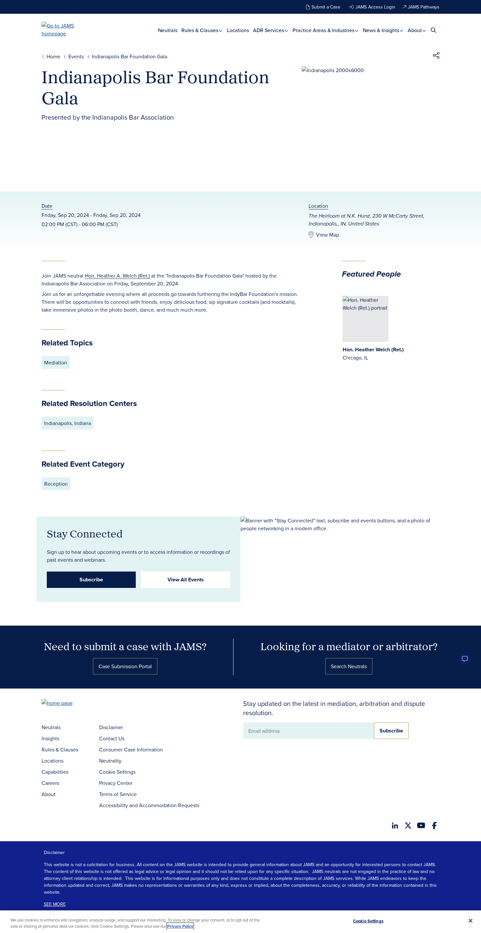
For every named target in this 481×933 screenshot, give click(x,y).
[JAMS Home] (67, 29)
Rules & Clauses (200, 30)
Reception (56, 483)
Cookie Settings (117, 771)
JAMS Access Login (375, 7)
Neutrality (110, 760)
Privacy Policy (180, 926)
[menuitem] (167, 30)
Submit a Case (326, 7)
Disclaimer (111, 727)
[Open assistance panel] (465, 659)
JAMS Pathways (423, 7)
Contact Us (111, 738)
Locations (238, 30)
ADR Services (269, 30)
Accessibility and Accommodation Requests (149, 805)
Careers (50, 783)
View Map (327, 234)
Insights (50, 738)
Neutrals (167, 30)
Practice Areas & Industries (324, 30)
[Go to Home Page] (67, 704)
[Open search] (433, 30)
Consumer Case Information (131, 749)
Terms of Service (118, 794)
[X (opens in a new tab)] (408, 825)
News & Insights (382, 30)
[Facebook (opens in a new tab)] (434, 825)
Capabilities (55, 771)
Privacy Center (116, 783)
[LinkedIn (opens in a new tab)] (395, 825)
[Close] (470, 921)
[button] (436, 56)
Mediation (55, 362)
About (415, 30)
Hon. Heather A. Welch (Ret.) (117, 275)
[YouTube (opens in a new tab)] (421, 825)
